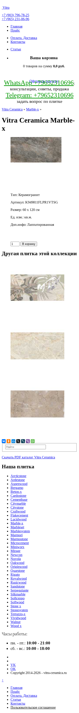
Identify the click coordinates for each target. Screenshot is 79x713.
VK (13, 665)
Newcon (16, 555)
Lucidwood (19, 519)
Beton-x (16, 492)
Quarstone (18, 570)
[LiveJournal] (23, 441)
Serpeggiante (20, 590)
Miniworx (17, 547)
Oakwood (17, 563)
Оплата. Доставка (24, 38)
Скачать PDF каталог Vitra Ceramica (28, 457)
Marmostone (19, 539)
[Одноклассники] (9, 441)
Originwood (19, 567)
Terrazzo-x (18, 614)
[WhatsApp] (33, 441)
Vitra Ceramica (12, 109)
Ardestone (18, 480)
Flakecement (19, 515)
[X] (18, 441)
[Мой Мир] (13, 441)
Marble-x (32, 109)
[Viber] (28, 441)
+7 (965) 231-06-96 (15, 19)
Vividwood (18, 618)
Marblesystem (20, 531)
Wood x (16, 626)
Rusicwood (18, 582)
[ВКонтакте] (4, 441)
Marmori (17, 535)
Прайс (15, 30)
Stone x (16, 606)
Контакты (18, 42)
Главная (16, 26)
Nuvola (16, 559)
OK (13, 669)
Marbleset (17, 527)
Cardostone (18, 495)
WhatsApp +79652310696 (39, 82)
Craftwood (18, 511)
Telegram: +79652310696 (40, 95)
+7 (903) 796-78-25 (15, 15)
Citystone (17, 507)
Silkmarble (18, 594)
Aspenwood (19, 484)
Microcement (20, 543)
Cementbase (19, 499)
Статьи (16, 49)
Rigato (15, 574)
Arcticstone (18, 476)
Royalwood (19, 578)
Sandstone (18, 586)
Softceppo (18, 598)
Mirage (15, 551)
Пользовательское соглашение (33, 707)
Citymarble (18, 503)
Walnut (15, 622)
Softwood (17, 602)
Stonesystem (19, 610)
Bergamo (17, 488)
